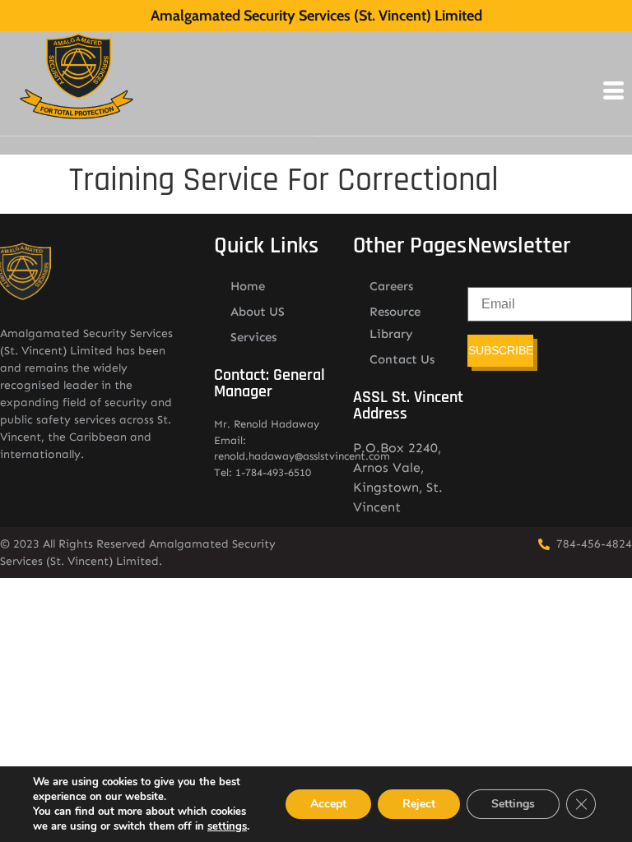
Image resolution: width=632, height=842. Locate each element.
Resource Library (395, 322)
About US (257, 311)
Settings (513, 804)
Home (247, 286)
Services (253, 337)
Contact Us (401, 359)
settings (227, 826)
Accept (328, 804)
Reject (418, 804)
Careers (391, 286)
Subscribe (500, 350)
